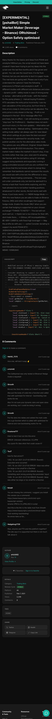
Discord (36, 2)
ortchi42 (8, 43)
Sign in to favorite (32, 571)
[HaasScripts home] (5, 8)
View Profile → (10, 561)
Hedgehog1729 (13, 524)
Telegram (12, 632)
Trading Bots (19, 43)
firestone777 (12, 431)
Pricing (27, 2)
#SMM (8, 613)
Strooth (10, 384)
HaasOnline (17, 2)
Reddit (33, 627)
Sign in (5, 348)
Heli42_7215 (12, 357)
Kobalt (10, 488)
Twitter (11, 627)
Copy (44, 259)
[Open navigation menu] (47, 8)
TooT (9, 451)
